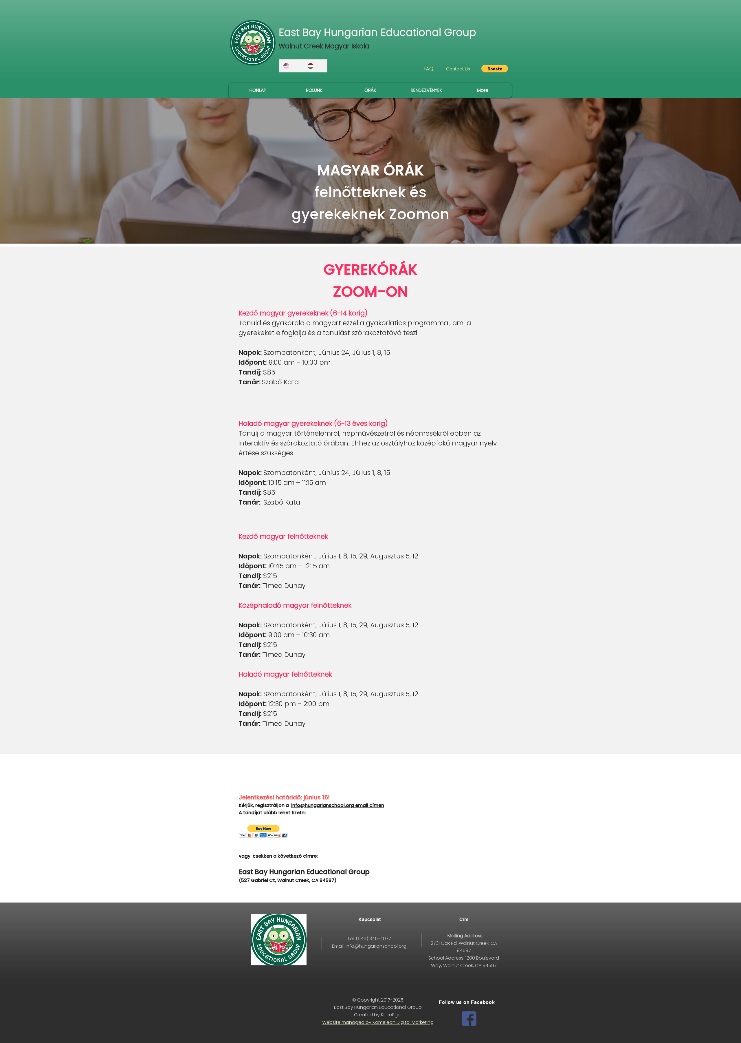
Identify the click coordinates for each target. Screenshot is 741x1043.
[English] (291, 66)
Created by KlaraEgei (377, 1014)
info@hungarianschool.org (376, 946)
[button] (494, 68)
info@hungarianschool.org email (330, 805)
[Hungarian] (315, 66)
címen (376, 805)
